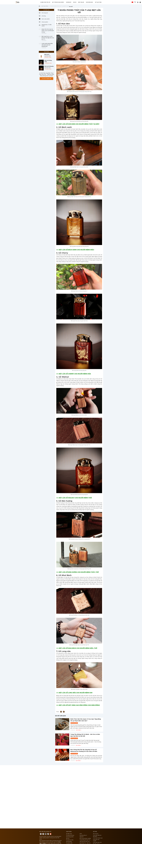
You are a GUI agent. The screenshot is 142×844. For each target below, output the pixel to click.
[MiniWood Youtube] (45, 834)
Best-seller (81, 2)
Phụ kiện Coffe (69, 843)
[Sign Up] (140, 2)
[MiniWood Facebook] (43, 834)
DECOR (74, 2)
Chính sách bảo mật (97, 842)
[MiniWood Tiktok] (48, 834)
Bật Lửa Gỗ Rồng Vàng (48, 61)
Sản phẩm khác (89, 2)
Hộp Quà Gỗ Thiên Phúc (85, 841)
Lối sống (44, 15)
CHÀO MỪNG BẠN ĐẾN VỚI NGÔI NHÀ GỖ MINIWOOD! (47, 45)
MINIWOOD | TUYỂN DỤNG (46, 25)
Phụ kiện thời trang (70, 835)
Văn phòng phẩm (70, 836)
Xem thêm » (78, 730)
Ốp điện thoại (69, 833)
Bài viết (71, 6)
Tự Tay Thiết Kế (46, 78)
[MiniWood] (17, 2)
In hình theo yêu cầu (45, 2)
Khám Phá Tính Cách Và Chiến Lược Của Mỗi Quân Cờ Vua (48, 31)
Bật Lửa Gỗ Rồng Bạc (49, 66)
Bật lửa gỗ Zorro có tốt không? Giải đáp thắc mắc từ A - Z (48, 38)
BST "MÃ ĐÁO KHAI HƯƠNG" (58, 2)
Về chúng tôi (45, 12)
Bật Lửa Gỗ (46, 54)
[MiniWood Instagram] (41, 834)
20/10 (81, 833)
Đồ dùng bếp (69, 841)
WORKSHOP (68, 2)
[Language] (132, 2)
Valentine (82, 836)
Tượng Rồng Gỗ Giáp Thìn (85, 839)
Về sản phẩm (45, 22)
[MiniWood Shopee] (50, 834)
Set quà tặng (98, 2)
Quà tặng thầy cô (83, 835)
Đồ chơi (67, 838)
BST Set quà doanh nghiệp (85, 838)
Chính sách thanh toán (98, 838)
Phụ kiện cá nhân (69, 839)
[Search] (135, 2)
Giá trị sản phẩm (46, 18)
